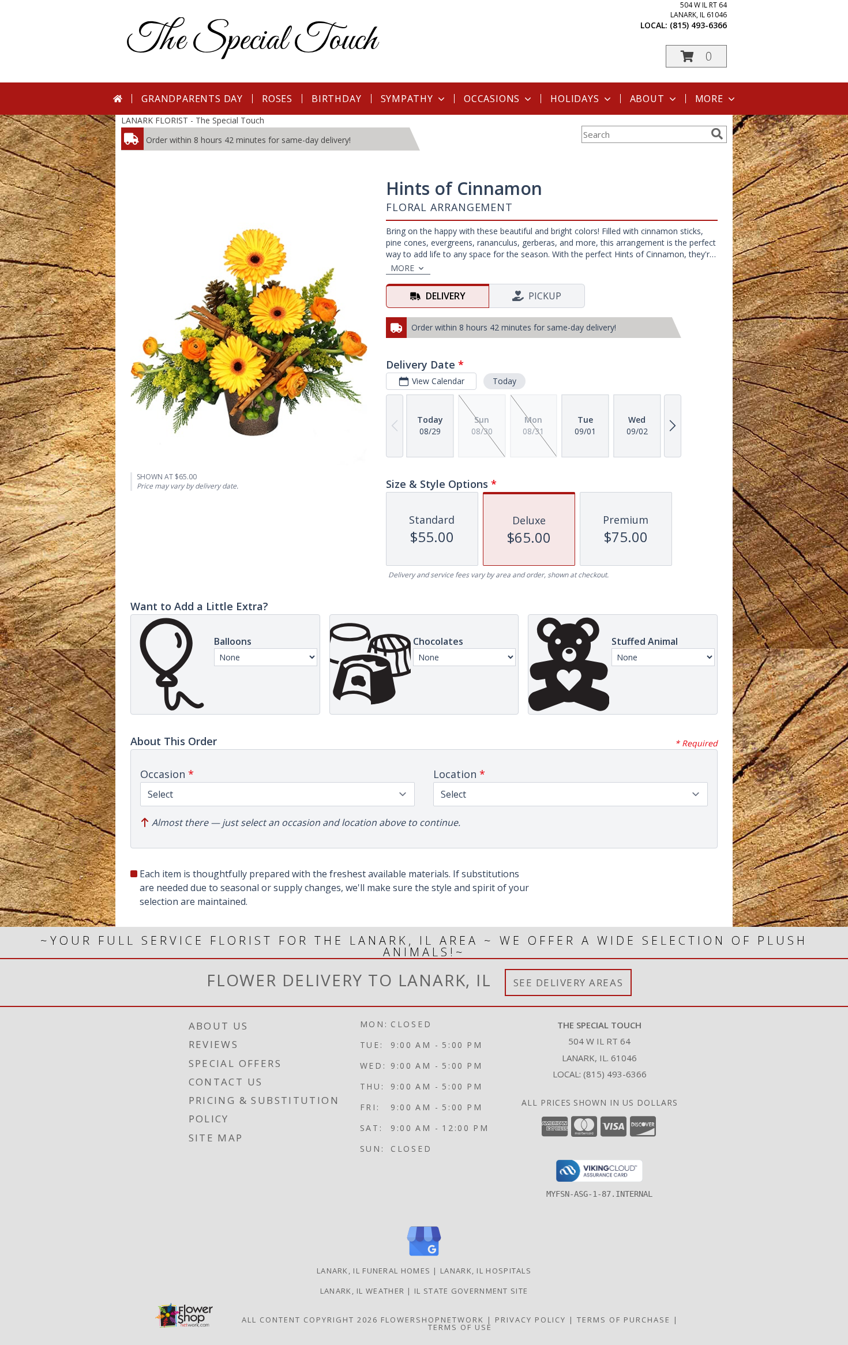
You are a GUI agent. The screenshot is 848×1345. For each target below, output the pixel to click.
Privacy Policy (530, 1319)
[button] (696, 56)
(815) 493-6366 (698, 25)
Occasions (492, 98)
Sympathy (407, 98)
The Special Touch (252, 40)
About (647, 98)
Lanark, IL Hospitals (485, 1270)
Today (504, 380)
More (709, 98)
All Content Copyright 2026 (310, 1319)
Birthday (336, 98)
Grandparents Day (192, 98)
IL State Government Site (471, 1291)
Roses (277, 98)
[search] (717, 133)
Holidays (574, 98)
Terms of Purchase (623, 1319)
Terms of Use (460, 1327)
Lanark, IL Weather (362, 1291)
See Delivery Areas (568, 982)
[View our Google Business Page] (424, 1256)
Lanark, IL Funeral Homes (373, 1270)
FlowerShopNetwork (432, 1319)
